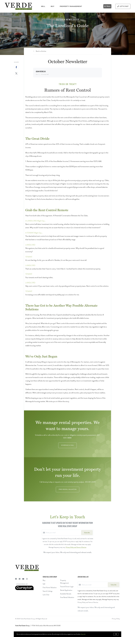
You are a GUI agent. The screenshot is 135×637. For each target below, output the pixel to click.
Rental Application (66, 590)
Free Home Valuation (50, 587)
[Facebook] (16, 579)
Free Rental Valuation (67, 597)
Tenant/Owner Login (67, 586)
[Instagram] (27, 579)
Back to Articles (41, 51)
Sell (43, 6)
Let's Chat (46, 594)
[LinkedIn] (19, 579)
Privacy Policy (116, 619)
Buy (52, 6)
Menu (108, 6)
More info (83, 634)
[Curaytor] (24, 590)
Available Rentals (65, 593)
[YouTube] (23, 579)
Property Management (71, 6)
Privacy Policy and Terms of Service (76, 547)
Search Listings (47, 591)
